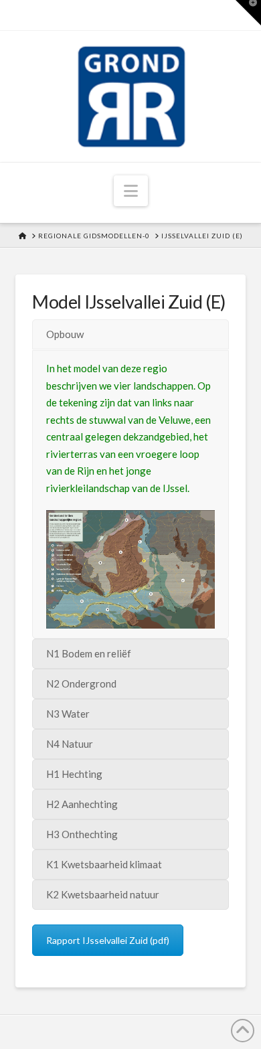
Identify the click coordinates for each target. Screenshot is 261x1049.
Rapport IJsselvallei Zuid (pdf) (107, 940)
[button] (131, 190)
